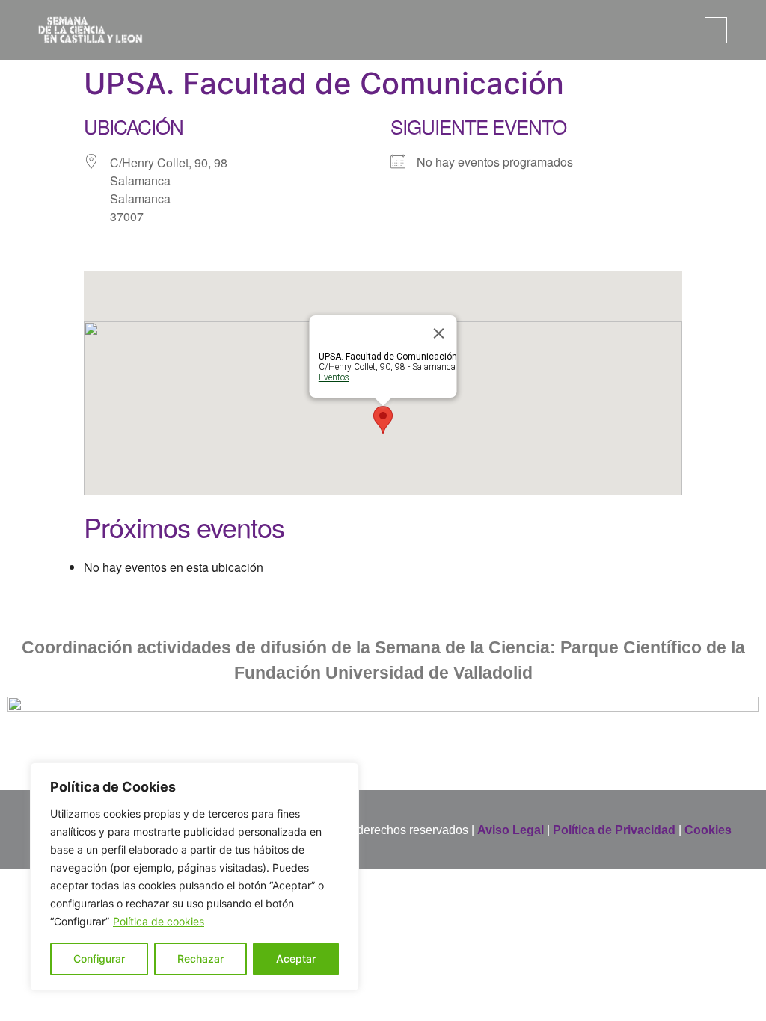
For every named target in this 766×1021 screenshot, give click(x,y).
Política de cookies (158, 921)
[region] (194, 876)
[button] (716, 30)
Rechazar (200, 958)
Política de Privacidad (614, 830)
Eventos (334, 377)
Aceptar (296, 958)
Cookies (708, 830)
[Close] (439, 333)
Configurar (99, 958)
